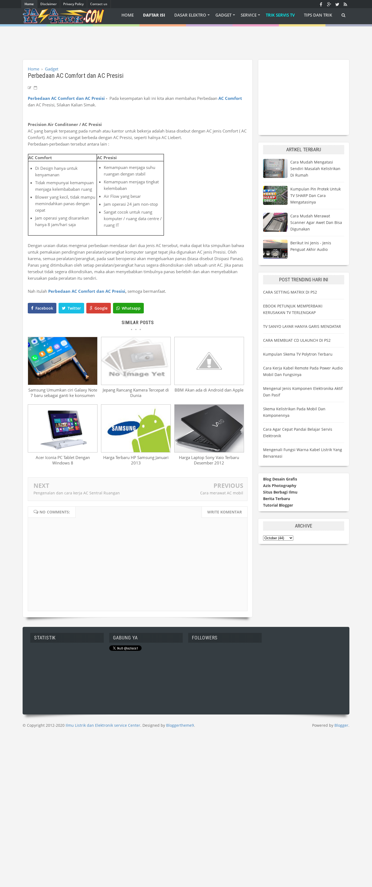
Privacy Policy (73, 4)
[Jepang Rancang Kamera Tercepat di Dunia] (136, 383)
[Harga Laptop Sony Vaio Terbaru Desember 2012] (209, 451)
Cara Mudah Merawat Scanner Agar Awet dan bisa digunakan (316, 222)
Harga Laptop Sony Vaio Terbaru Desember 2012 (209, 460)
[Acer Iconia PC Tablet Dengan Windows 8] (62, 451)
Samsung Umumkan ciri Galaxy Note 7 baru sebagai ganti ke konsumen (62, 392)
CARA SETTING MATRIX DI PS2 (290, 292)
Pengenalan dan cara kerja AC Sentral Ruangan (76, 492)
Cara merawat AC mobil (221, 492)
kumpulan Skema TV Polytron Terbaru (298, 354)
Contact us (98, 4)
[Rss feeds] (345, 4)
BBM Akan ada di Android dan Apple (209, 390)
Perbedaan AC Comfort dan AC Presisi (66, 98)
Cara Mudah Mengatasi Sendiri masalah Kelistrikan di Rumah (315, 168)
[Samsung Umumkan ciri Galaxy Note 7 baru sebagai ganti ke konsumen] (62, 383)
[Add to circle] (329, 4)
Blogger (341, 725)
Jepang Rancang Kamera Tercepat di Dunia (136, 392)
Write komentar (224, 512)
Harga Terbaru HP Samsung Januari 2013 (136, 460)
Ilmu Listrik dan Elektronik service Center (103, 725)
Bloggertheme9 (180, 725)
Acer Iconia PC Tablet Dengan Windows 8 (63, 460)
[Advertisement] (186, 38)
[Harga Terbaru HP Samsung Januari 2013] (136, 451)
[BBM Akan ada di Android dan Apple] (209, 383)
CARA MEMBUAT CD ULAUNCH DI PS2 (297, 340)
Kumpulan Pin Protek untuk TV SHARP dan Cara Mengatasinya (315, 195)
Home (29, 4)
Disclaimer (48, 4)
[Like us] (321, 4)
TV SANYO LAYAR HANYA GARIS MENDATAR (302, 326)
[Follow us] (337, 4)
